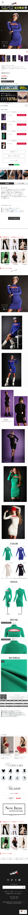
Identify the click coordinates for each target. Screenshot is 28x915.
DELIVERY (15, 788)
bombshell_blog (14, 884)
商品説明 (7, 183)
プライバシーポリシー (18, 891)
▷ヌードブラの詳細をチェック (6, 103)
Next (26, 30)
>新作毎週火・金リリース (14, 815)
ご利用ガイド (6, 891)
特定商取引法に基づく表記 (11, 893)
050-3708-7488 (14, 897)
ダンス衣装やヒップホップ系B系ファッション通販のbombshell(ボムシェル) (13, 10)
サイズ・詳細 (21, 183)
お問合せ (12, 891)
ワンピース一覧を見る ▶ (14, 218)
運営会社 (19, 893)
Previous (1, 30)
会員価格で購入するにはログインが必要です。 (10, 83)
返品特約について (14, 151)
